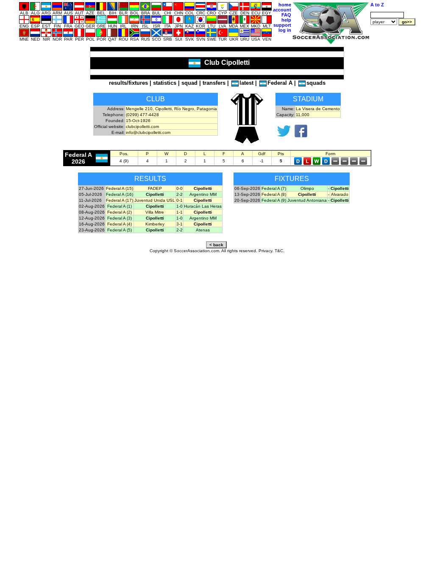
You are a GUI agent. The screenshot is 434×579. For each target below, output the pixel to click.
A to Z (377, 4)
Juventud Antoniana (307, 200)
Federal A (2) (119, 212)
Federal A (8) (274, 194)
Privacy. (266, 250)
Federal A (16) (119, 194)
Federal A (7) (274, 188)
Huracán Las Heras (203, 206)
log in (284, 30)
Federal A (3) (119, 218)
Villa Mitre (154, 212)
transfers (214, 83)
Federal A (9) (274, 200)
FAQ (286, 14)
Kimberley (154, 224)
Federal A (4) (119, 224)
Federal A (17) (119, 200)
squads (316, 83)
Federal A (279, 83)
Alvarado (339, 194)
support (282, 25)
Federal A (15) (119, 188)
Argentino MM (203, 194)
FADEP (155, 188)
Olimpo (307, 188)
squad (189, 83)
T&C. (279, 250)
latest (246, 83)
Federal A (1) (119, 206)
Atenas (203, 230)
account (282, 9)
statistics (164, 83)
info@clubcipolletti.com (148, 132)
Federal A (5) (119, 230)
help (286, 19)
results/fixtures (128, 83)
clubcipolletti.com (142, 126)
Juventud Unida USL (154, 200)
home (284, 4)
